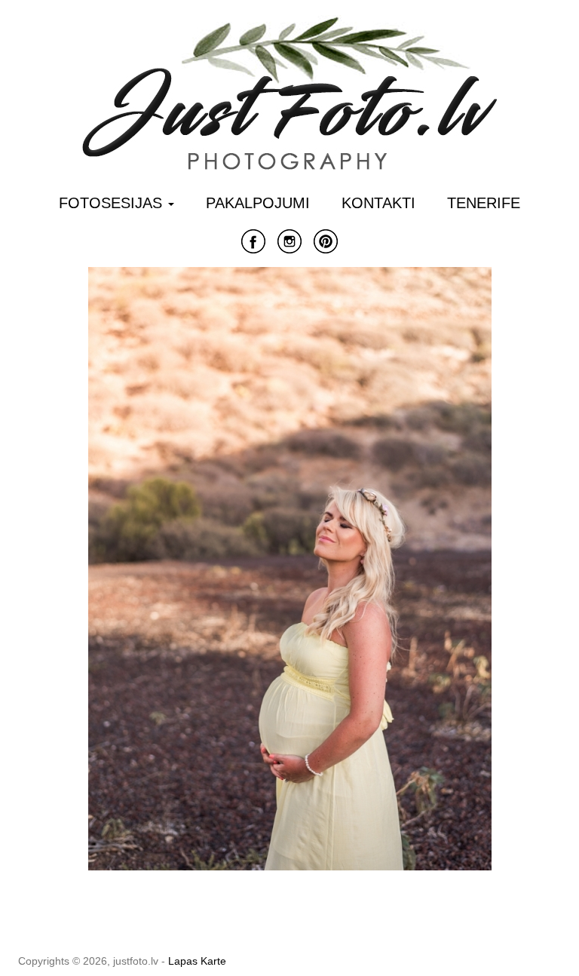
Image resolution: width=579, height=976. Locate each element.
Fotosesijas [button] (113, 203)
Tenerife (483, 203)
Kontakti (378, 203)
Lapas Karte (197, 961)
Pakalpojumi (258, 203)
